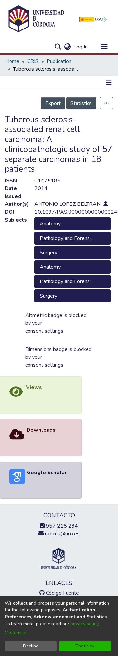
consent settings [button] (44, 331)
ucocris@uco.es (62, 533)
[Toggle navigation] (104, 47)
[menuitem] (67, 47)
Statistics (81, 103)
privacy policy (84, 624)
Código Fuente (62, 593)
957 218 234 (61, 526)
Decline (31, 646)
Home (12, 61)
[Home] (36, 19)
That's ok (85, 646)
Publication (59, 61)
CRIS (33, 61)
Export (53, 103)
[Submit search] (58, 47)
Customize (15, 633)
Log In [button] (80, 46)
